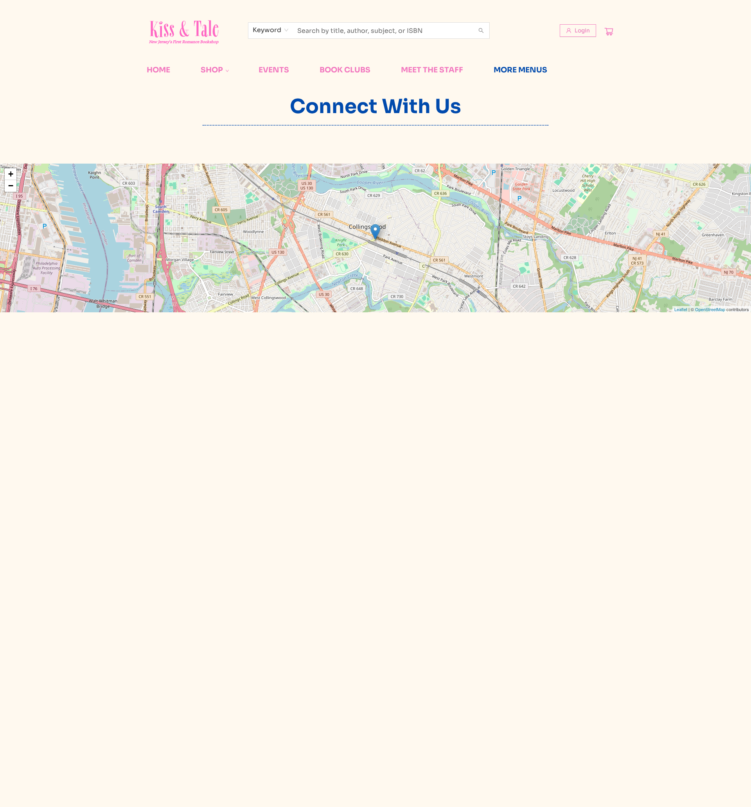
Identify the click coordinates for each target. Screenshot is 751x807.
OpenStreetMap (710, 309)
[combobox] (270, 30)
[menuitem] (158, 70)
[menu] (375, 70)
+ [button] (10, 174)
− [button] (10, 186)
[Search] (481, 30)
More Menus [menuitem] (520, 70)
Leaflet (680, 309)
